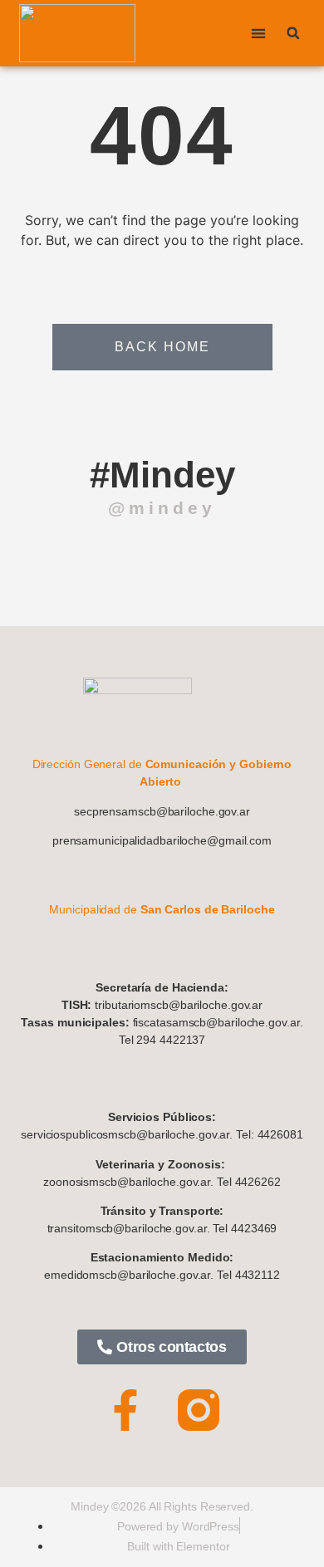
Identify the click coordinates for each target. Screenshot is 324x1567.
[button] (259, 33)
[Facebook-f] (125, 1410)
